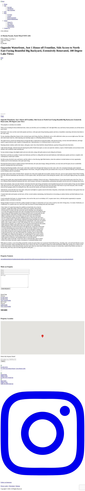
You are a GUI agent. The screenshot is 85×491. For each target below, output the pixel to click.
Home (5, 4)
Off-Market (10, 8)
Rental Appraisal (11, 17)
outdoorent (41, 259)
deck (20, 259)
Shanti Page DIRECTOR (4, 375)
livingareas (36, 259)
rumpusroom (57, 259)
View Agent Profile (6, 300)
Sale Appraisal (11, 10)
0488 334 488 (4, 383)
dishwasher (24, 259)
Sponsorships (10, 26)
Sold (5, 11)
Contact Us (7, 28)
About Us (9, 22)
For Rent (9, 14)
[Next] (3, 115)
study (71, 259)
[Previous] (1, 115)
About (5, 20)
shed (69, 259)
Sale (5, 5)
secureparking (64, 259)
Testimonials (10, 25)
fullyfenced (30, 259)
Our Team (10, 23)
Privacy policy (4, 486)
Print (2, 57)
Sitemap (18, 486)
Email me (10, 377)
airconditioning (5, 259)
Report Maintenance (12, 19)
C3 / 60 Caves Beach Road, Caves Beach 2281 (13, 368)
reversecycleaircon (49, 259)
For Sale (9, 7)
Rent (5, 13)
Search (3, 361)
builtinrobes (16, 259)
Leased (9, 16)
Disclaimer (12, 486)
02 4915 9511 (4, 367)
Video (2, 116)
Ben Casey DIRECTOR (4, 381)
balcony (11, 259)
